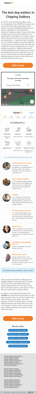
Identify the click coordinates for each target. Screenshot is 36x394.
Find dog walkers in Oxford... (12, 362)
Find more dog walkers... (11, 365)
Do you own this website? (13, 85)
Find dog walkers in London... (12, 382)
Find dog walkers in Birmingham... (13, 356)
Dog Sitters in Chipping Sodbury (18, 338)
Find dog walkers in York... (11, 387)
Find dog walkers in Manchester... (13, 360)
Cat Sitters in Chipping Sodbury (18, 346)
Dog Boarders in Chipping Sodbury (18, 334)
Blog (9, 392)
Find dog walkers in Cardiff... (12, 357)
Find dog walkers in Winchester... (13, 376)
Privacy (23, 392)
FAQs (17, 392)
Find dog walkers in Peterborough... (14, 374)
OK (28, 85)
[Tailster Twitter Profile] (32, 392)
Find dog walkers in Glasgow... (12, 381)
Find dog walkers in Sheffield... (12, 385)
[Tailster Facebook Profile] (29, 392)
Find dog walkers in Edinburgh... (13, 370)
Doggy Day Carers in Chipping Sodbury (18, 342)
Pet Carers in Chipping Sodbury (18, 330)
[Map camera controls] (32, 102)
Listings (13, 392)
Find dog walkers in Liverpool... (12, 371)
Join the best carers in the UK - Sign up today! (18, 270)
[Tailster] (9, 3)
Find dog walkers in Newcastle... (13, 373)
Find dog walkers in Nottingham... (13, 384)
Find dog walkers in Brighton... (12, 379)
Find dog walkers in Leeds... (11, 359)
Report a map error (30, 105)
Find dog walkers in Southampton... (14, 363)
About (5, 392)
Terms (23, 105)
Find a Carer (18, 65)
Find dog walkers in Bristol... (12, 368)
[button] (5, 97)
